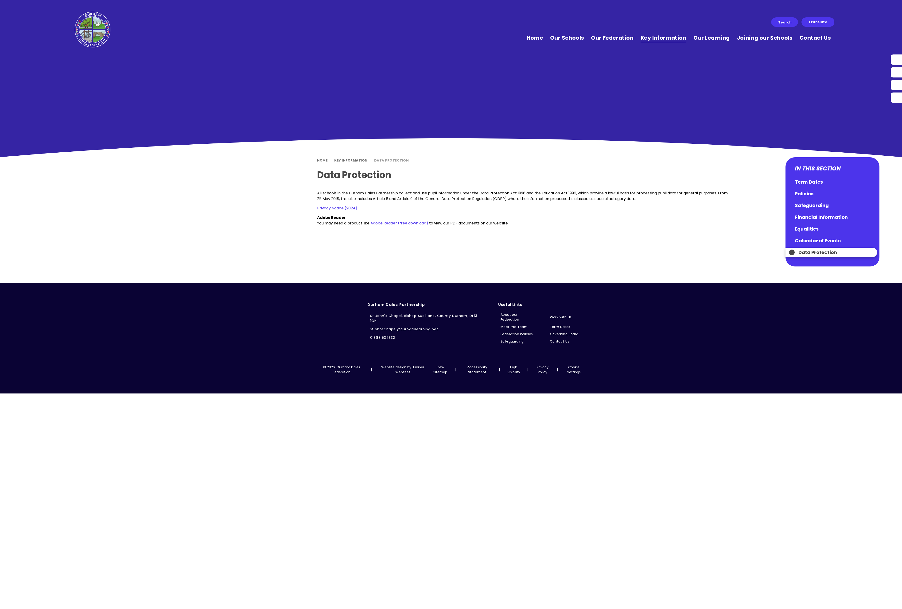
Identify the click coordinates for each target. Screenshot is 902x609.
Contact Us (559, 341)
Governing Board (564, 334)
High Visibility (513, 369)
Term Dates (560, 326)
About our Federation (510, 317)
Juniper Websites (409, 369)
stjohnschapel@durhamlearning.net (404, 329)
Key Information (351, 160)
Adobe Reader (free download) (399, 223)
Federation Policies (517, 334)
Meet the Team (514, 326)
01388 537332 (382, 337)
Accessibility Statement (477, 369)
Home (322, 160)
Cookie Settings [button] (574, 369)
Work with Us (561, 317)
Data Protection (391, 160)
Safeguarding (512, 341)
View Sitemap (440, 369)
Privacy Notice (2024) (337, 208)
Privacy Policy (542, 369)
